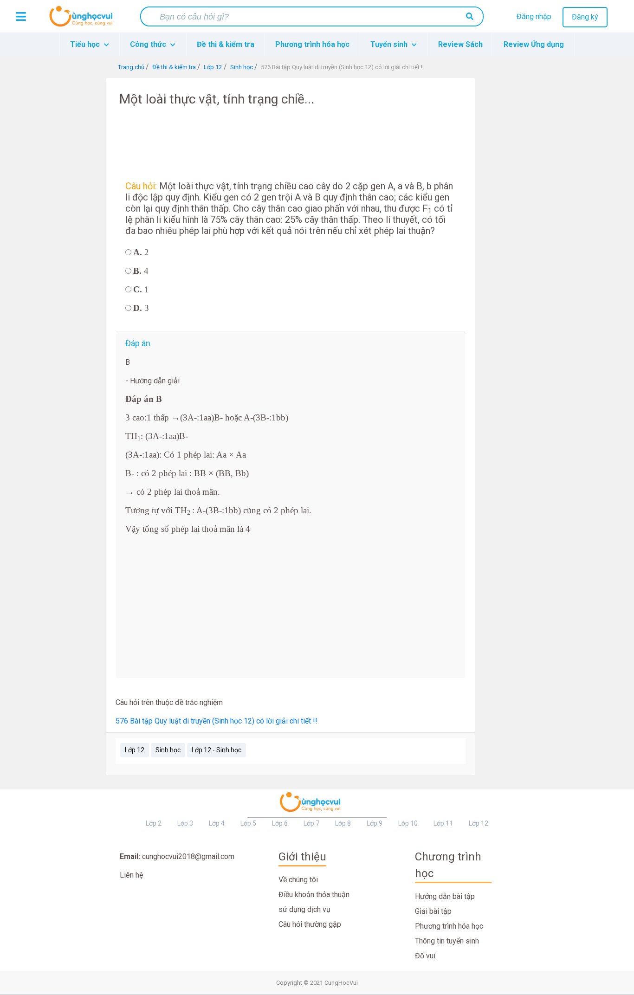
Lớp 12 (134, 750)
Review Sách (460, 44)
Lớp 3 (185, 823)
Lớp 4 (217, 823)
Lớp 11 (443, 823)
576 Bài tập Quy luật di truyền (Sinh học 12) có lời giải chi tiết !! (216, 721)
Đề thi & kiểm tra (225, 44)
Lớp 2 (154, 823)
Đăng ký (585, 17)
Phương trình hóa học (312, 44)
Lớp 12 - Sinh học (216, 750)
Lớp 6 (280, 823)
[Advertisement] (76, 217)
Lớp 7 (311, 823)
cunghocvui (83, 20)
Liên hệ (131, 875)
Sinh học (168, 750)
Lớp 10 (408, 823)
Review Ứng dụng (534, 44)
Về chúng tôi (298, 879)
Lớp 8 (343, 823)
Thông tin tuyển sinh (447, 941)
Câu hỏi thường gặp (309, 924)
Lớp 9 (374, 823)
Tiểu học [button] (86, 44)
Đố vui (425, 955)
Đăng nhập (534, 16)
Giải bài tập (433, 911)
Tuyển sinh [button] (389, 44)
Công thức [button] (149, 44)
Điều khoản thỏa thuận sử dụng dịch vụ (313, 902)
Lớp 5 (248, 823)
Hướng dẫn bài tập (445, 896)
